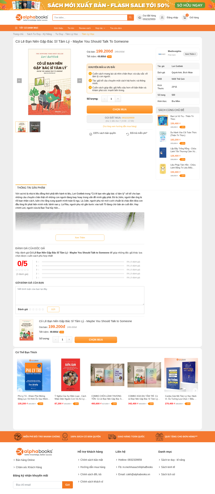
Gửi (53, 309)
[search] (130, 17)
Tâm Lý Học (88, 34)
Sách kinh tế (168, 467)
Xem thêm (190, 54)
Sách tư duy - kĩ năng (173, 459)
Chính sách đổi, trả (90, 474)
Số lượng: (92, 98)
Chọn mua (120, 109)
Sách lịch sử (168, 474)
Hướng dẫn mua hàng (92, 467)
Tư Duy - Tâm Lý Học (66, 34)
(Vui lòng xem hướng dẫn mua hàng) (119, 126)
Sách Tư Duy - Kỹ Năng (39, 34)
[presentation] (20, 390)
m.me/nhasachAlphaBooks (138, 467)
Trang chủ (18, 34)
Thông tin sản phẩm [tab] (31, 187)
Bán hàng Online (25, 460)
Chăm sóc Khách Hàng (29, 467)
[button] (19, 80)
